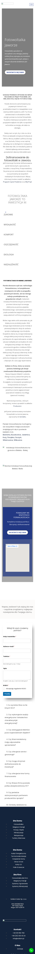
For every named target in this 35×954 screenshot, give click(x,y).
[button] (17, 706)
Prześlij (7, 694)
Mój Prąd (28, 182)
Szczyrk (18, 437)
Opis (5, 668)
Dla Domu (17, 821)
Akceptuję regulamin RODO (16, 689)
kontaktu (23, 417)
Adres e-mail (9, 646)
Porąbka (10, 437)
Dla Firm (17, 874)
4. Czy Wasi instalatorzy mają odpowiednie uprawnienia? (15, 742)
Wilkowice (18, 440)
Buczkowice (16, 435)
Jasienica (26, 435)
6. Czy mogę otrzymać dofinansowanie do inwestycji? (15, 764)
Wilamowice (8, 440)
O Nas (17, 945)
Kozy (5, 437)
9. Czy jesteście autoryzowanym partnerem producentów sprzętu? (16, 795)
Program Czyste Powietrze (12, 182)
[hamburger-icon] (31, 4)
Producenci (17, 406)
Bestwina (6, 435)
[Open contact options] (31, 950)
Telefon (6, 656)
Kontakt (17, 929)
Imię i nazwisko (9, 636)
